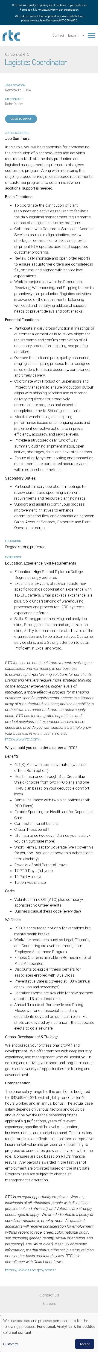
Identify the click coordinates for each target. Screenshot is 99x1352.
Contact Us (49, 1295)
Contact (58, 35)
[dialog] (49, 1333)
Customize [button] (11, 1344)
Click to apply (21, 118)
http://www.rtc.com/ (22, 739)
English (73, 35)
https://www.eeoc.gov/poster (30, 1270)
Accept (85, 1344)
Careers (49, 1303)
